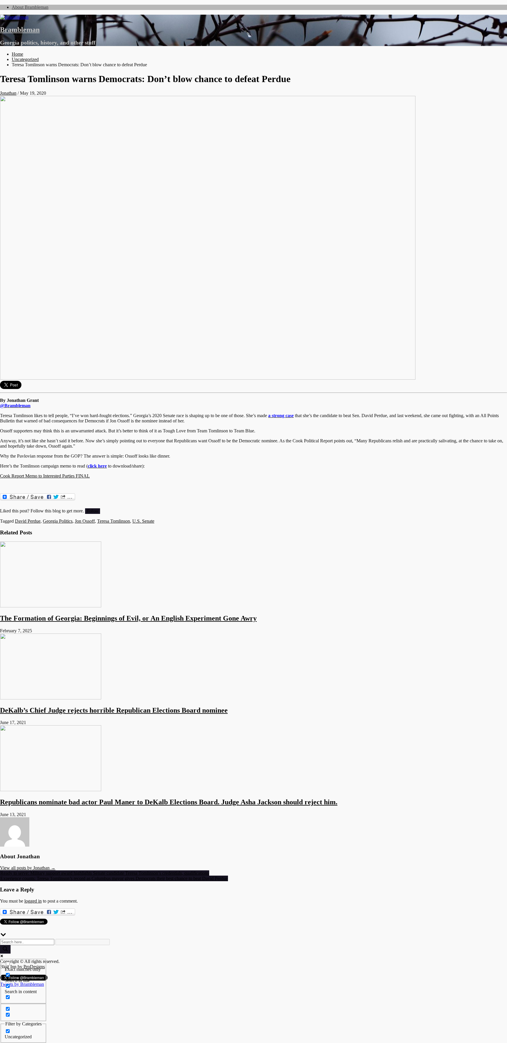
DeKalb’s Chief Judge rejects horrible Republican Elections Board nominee (114, 710)
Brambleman (20, 29)
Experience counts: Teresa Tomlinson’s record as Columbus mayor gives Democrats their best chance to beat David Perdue (114, 878)
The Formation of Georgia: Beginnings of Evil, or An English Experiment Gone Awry (128, 618)
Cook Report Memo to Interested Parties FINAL (45, 475)
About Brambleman (30, 7)
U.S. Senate (143, 521)
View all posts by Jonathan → (27, 867)
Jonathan (8, 93)
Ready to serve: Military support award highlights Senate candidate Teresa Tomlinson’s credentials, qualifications (104, 873)
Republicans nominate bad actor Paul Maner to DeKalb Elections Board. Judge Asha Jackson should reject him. (168, 802)
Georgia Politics (57, 521)
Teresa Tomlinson (113, 521)
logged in (33, 900)
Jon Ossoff (85, 521)
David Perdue (27, 521)
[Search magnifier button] (5, 949)
